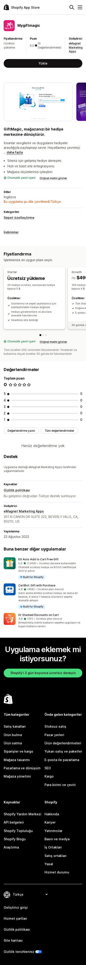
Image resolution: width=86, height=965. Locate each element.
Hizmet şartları (15, 918)
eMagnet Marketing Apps (76, 47)
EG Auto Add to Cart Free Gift (38, 559)
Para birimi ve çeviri (60, 785)
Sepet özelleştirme (19, 218)
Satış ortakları (55, 856)
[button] (43, 568)
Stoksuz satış (55, 726)
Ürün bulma (13, 735)
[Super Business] (46, 335)
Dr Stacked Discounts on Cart (38, 615)
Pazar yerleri (54, 735)
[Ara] (71, 7)
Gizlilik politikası (17, 490)
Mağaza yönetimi (17, 776)
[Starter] (40, 335)
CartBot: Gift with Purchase (36, 585)
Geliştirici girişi (16, 907)
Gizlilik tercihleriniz (19, 952)
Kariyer (49, 822)
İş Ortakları (53, 847)
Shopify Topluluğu (18, 831)
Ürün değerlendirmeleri (62, 743)
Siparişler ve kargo (18, 751)
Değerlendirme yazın (21, 430)
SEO (47, 768)
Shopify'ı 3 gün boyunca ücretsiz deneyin (43, 673)
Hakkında (51, 814)
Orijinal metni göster (53, 178)
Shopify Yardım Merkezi (22, 814)
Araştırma (11, 847)
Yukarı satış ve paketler (63, 751)
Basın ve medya (56, 839)
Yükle (43, 63)
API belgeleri (14, 822)
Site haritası (13, 940)
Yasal (48, 864)
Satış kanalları (15, 726)
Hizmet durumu (56, 872)
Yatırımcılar (53, 831)
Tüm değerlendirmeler (59, 430)
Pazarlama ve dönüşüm (22, 768)
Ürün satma (13, 743)
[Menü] (80, 7)
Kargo (49, 776)
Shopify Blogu (15, 839)
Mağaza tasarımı (17, 760)
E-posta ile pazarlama (61, 760)
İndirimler (11, 232)
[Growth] (43, 335)
